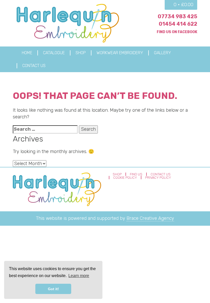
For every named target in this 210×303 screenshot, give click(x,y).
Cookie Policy (125, 177)
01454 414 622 (178, 24)
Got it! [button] (53, 289)
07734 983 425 (177, 16)
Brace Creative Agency (150, 218)
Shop (117, 174)
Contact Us (161, 174)
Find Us (136, 174)
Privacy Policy (158, 177)
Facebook (187, 32)
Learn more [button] (78, 275)
